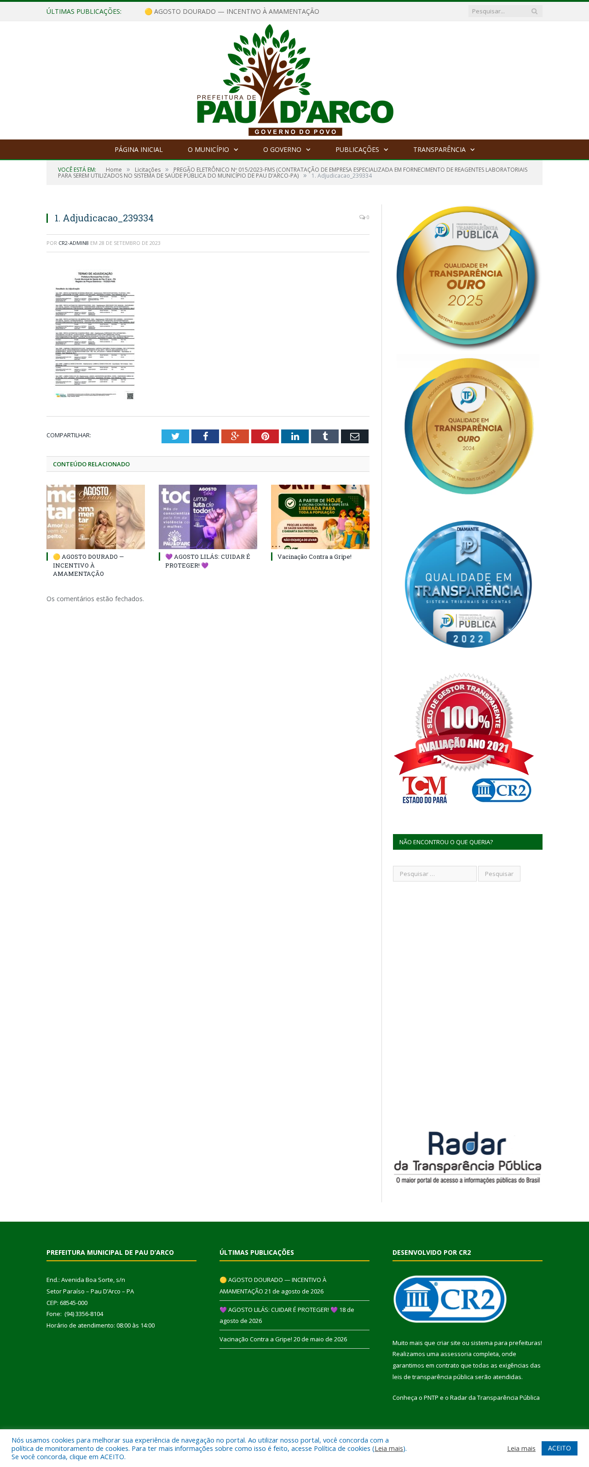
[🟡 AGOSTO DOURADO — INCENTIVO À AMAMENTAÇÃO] (95, 517)
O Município (208, 149)
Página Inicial (139, 149)
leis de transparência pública (433, 1377)
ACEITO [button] (559, 1448)
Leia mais (389, 1448)
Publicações (357, 149)
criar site (449, 1343)
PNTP (431, 1397)
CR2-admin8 (73, 242)
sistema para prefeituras (506, 1343)
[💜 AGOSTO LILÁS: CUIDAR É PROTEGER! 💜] (208, 517)
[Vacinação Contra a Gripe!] (320, 517)
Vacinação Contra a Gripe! (314, 556)
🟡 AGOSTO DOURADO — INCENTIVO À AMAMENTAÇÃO (88, 564)
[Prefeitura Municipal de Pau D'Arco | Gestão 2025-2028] (295, 78)
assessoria (456, 1354)
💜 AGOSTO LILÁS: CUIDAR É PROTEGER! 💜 (211, 11)
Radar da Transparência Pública (495, 1397)
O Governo (282, 149)
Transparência (439, 149)
